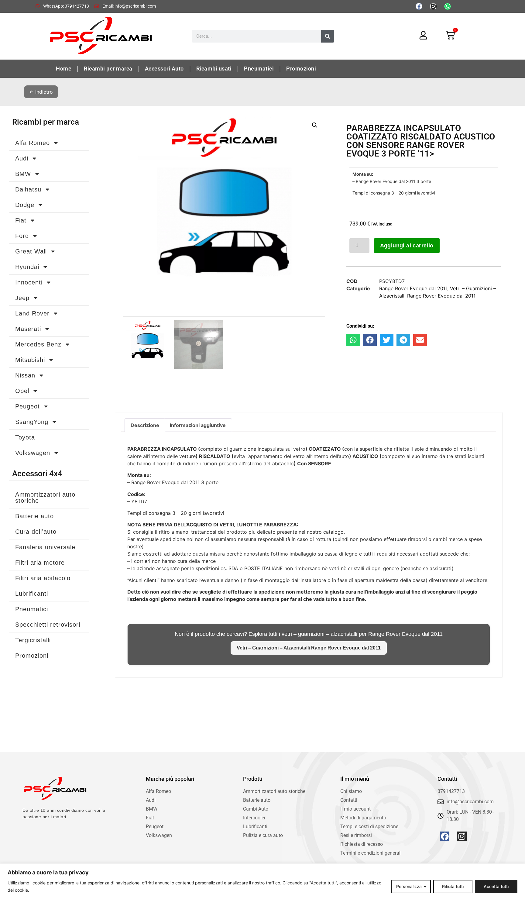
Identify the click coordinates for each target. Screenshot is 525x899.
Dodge (24, 204)
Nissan (25, 375)
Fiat (20, 220)
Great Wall (31, 251)
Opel (22, 390)
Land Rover (32, 313)
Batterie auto (34, 516)
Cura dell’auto (36, 531)
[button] (314, 125)
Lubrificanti (31, 593)
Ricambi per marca (108, 68)
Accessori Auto (164, 68)
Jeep (22, 297)
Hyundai (27, 267)
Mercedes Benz (38, 344)
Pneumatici (259, 68)
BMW (23, 173)
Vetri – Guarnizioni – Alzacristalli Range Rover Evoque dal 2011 (309, 647)
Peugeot (27, 406)
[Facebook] (419, 6)
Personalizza (409, 886)
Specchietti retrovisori (47, 624)
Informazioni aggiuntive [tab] (198, 425)
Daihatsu (28, 189)
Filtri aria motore (40, 562)
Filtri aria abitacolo (42, 578)
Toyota (25, 437)
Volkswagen (32, 452)
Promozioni (301, 68)
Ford (22, 235)
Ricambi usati (214, 68)
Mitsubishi (30, 359)
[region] (262, 881)
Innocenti (29, 282)
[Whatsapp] (447, 6)
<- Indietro (41, 92)
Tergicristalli (33, 640)
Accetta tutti (496, 886)
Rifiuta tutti (453, 886)
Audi (21, 158)
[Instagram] (433, 6)
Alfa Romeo (32, 143)
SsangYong (31, 421)
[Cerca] (327, 36)
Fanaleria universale (45, 547)
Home (63, 68)
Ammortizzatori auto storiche (45, 497)
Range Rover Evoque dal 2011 (413, 288)
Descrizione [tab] (145, 425)
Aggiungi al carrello (407, 246)
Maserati (28, 329)
